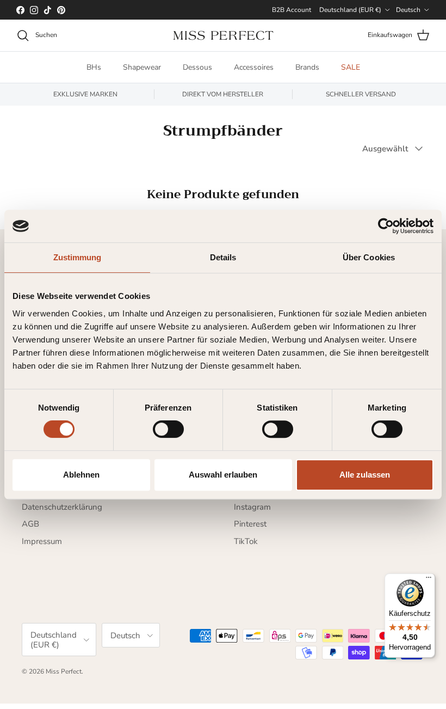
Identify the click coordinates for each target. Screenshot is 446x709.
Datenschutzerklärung (62, 507)
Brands (307, 67)
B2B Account (291, 9)
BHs (93, 67)
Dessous (197, 67)
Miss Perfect (64, 671)
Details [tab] (223, 257)
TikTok (246, 541)
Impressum (42, 541)
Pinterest (250, 523)
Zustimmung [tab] (77, 257)
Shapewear (142, 67)
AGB (30, 523)
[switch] (168, 429)
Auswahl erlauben (223, 474)
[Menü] (428, 579)
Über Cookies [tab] (369, 257)
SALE (350, 67)
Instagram (252, 507)
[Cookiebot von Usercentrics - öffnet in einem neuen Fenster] (385, 226)
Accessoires (254, 67)
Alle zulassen (364, 474)
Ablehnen (81, 474)
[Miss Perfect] (223, 35)
